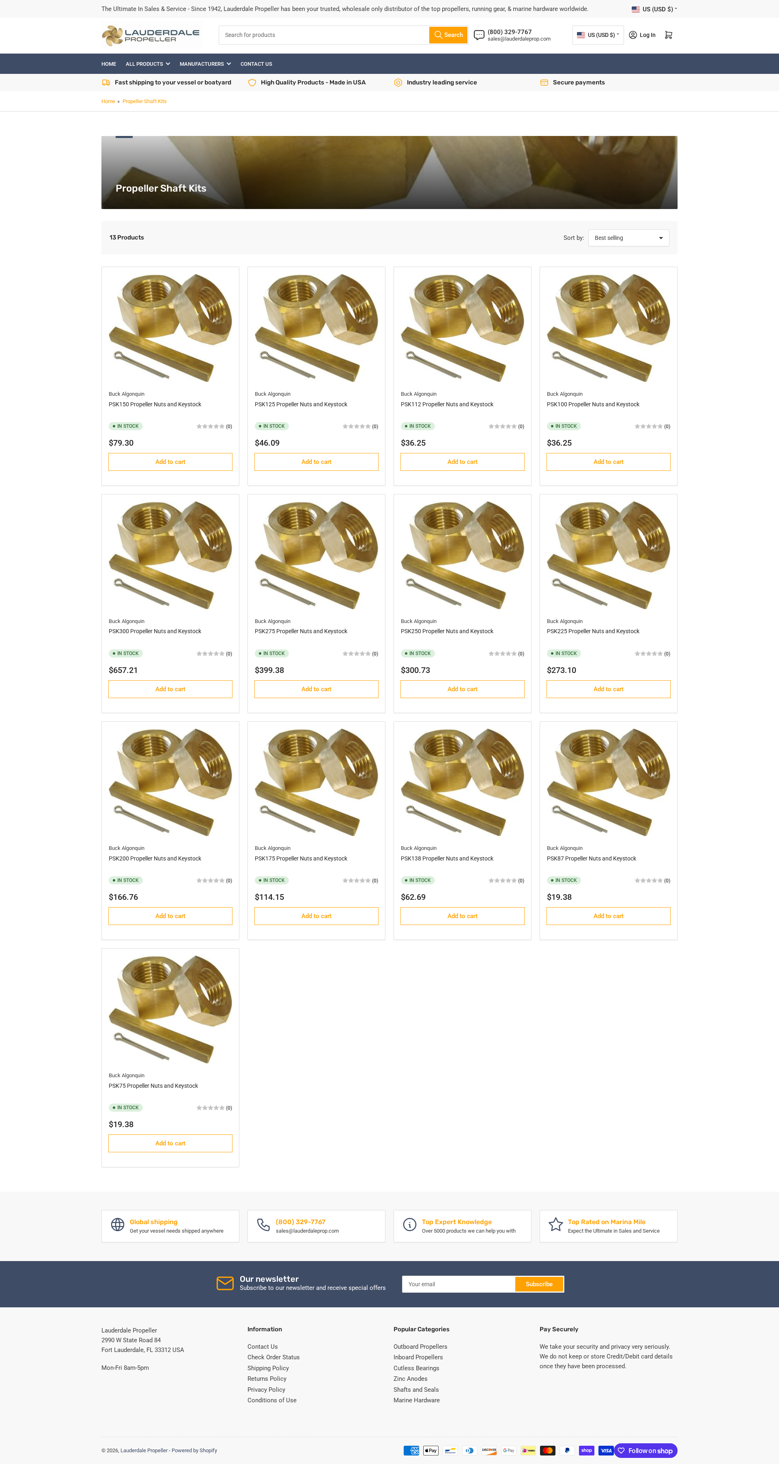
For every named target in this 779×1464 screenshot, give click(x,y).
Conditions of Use (272, 1400)
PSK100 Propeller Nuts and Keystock (593, 404)
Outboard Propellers (421, 1346)
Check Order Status (273, 1357)
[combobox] (344, 35)
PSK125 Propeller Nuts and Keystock (301, 404)
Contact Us (256, 64)
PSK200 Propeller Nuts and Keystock (155, 858)
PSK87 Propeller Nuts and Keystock (591, 858)
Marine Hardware (417, 1400)
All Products (144, 64)
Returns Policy (266, 1378)
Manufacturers (202, 64)
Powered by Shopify (194, 1450)
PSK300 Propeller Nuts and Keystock (155, 631)
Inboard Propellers (418, 1357)
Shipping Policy (268, 1368)
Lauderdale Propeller (144, 1450)
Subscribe (539, 1284)
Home (108, 64)
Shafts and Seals (416, 1389)
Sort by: (574, 237)
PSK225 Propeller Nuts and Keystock (593, 631)
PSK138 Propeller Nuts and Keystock (447, 858)
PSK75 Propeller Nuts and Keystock (153, 1085)
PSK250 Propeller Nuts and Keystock (447, 631)
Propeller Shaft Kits (145, 101)
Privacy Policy (266, 1389)
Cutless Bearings (416, 1368)
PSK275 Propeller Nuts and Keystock (301, 631)
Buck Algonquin (126, 394)
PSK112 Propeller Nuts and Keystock (447, 404)
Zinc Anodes (411, 1378)
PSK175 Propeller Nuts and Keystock (301, 858)
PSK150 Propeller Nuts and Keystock (155, 404)
